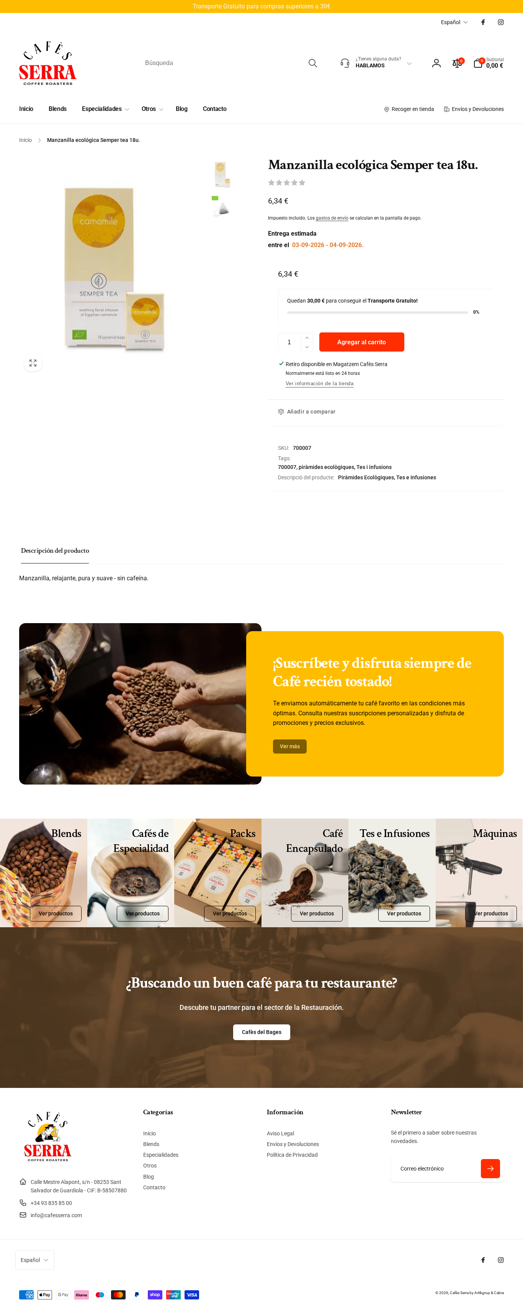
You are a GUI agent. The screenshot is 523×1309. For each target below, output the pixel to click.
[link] (290, 746)
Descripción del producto (55, 550)
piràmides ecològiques (326, 467)
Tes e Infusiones (416, 477)
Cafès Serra (459, 1293)
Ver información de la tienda (320, 383)
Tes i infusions (374, 467)
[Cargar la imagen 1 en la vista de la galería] (222, 174)
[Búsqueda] (312, 63)
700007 (287, 467)
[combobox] (230, 63)
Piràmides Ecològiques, (366, 477)
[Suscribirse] (490, 1168)
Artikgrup (482, 1293)
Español (450, 22)
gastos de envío (332, 218)
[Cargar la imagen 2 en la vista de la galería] (222, 209)
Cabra (499, 1293)
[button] (488, 63)
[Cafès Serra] (48, 1163)
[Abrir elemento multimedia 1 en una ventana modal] (111, 266)
